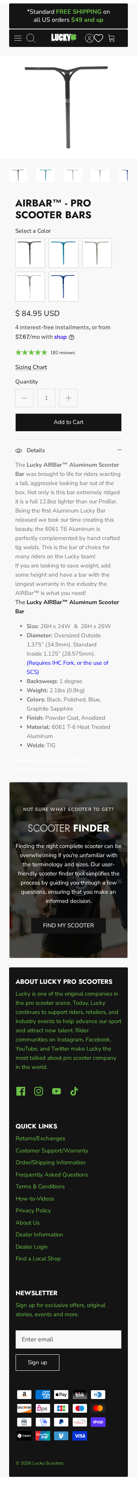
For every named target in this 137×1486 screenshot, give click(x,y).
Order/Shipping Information (51, 1162)
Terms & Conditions (40, 1186)
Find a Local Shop (38, 1258)
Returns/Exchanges (40, 1138)
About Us (28, 1223)
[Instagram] (39, 1091)
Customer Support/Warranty (52, 1150)
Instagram (70, 1039)
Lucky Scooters (48, 1463)
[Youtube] (56, 1091)
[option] (68, 107)
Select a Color (33, 231)
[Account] (85, 38)
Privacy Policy (33, 1210)
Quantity (26, 381)
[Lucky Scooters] (64, 38)
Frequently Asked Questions (52, 1174)
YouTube (26, 1048)
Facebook (98, 1039)
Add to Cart (68, 422)
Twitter (61, 1048)
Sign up (37, 1362)
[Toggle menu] (18, 38)
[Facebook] (21, 1091)
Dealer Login (32, 1247)
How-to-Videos (35, 1198)
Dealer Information (39, 1234)
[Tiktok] (74, 1091)
